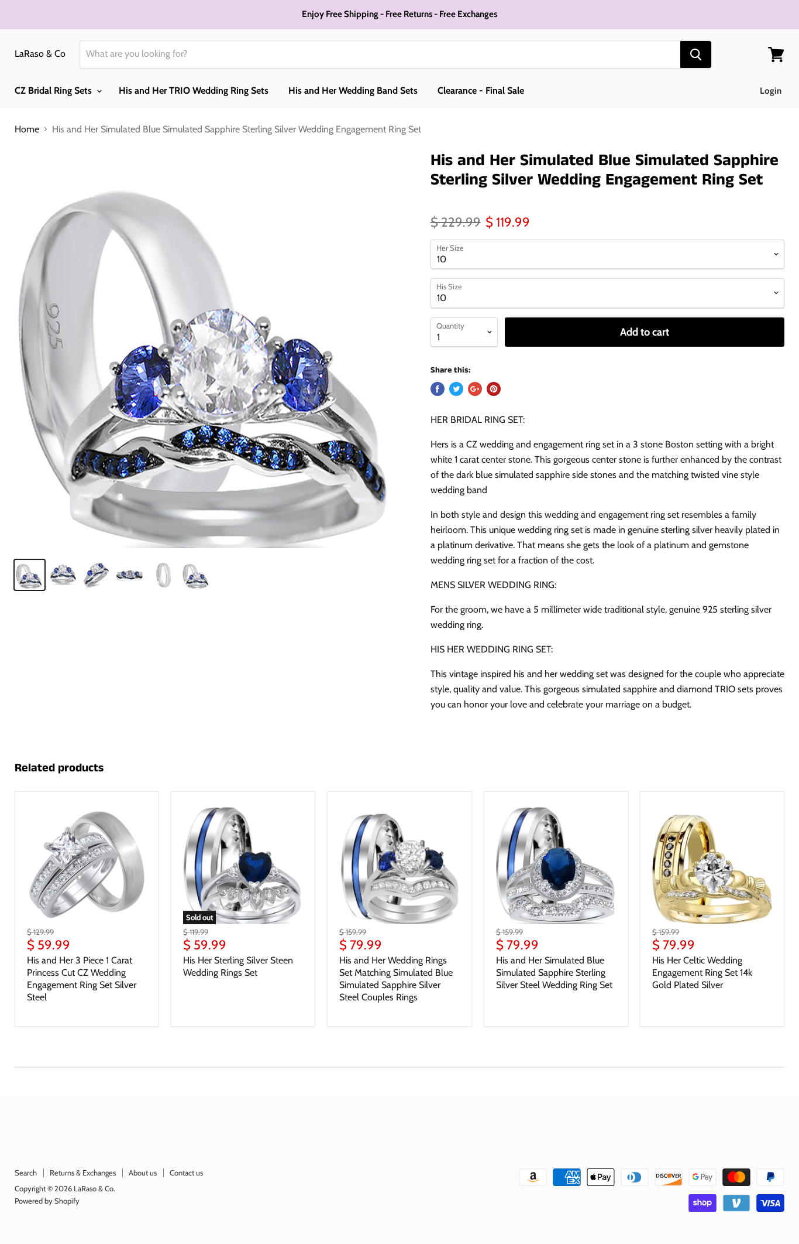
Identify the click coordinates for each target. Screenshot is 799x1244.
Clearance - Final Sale (481, 90)
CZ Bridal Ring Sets (54, 90)
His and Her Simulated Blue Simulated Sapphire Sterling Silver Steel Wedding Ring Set (554, 972)
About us (143, 1172)
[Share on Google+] (475, 389)
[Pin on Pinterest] (494, 389)
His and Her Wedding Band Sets (353, 90)
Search (26, 1172)
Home (27, 129)
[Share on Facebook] (438, 389)
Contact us (186, 1172)
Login (770, 91)
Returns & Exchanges (83, 1172)
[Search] (695, 54)
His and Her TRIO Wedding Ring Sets (193, 90)
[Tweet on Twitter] (456, 389)
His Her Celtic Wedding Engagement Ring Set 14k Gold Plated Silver (702, 972)
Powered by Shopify (47, 1200)
